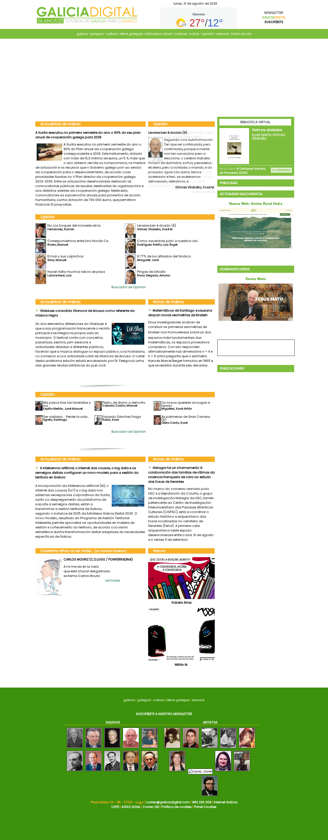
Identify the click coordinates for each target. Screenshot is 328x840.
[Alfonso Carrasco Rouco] (93, 748)
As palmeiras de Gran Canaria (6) (185, 418)
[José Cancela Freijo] (112, 771)
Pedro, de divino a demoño (124, 402)
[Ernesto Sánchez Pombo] (93, 771)
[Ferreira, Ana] (177, 771)
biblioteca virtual (158, 34)
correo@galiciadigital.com (168, 802)
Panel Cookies (205, 807)
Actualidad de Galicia (60, 124)
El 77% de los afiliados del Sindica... (165, 256)
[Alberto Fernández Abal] (191, 748)
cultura (111, 34)
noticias (180, 34)
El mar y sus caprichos (65, 256)
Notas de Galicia (168, 301)
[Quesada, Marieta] (172, 748)
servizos (222, 34)
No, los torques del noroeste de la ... (75, 225)
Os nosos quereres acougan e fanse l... (185, 404)
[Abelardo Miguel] (209, 748)
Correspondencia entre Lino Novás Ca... (79, 241)
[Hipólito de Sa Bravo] (75, 748)
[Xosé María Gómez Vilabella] (131, 771)
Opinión (160, 124)
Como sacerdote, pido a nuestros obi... (168, 241)
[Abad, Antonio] (228, 748)
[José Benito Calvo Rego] (149, 771)
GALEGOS (113, 722)
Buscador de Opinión (128, 287)
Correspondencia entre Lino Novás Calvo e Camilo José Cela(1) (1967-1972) (181, 134)
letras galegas (131, 34)
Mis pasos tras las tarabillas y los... (67, 404)
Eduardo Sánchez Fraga (121, 416)
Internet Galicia (226, 802)
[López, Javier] (200, 771)
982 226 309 (201, 802)
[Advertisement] (164, 78)
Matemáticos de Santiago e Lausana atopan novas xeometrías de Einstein (180, 312)
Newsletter (273, 17)
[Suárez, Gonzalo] (209, 796)
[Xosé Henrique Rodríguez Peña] (112, 748)
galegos (97, 34)
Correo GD (151, 807)
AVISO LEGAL (130, 807)
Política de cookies (176, 807)
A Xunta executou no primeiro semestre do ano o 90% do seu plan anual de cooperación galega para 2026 (88, 134)
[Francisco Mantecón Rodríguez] (149, 748)
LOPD (115, 807)
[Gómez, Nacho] (242, 771)
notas (194, 34)
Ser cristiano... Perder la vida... (66, 416)
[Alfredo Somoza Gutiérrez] (75, 771)
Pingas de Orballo (151, 271)
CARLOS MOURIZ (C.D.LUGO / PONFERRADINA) (98, 559)
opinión (207, 34)
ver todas (112, 580)
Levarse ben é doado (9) (156, 225)
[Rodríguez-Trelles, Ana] (223, 771)
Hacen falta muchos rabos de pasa (76, 271)
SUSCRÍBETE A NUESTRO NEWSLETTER (164, 714)
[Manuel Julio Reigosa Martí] (131, 748)
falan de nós (241, 34)
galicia (82, 34)
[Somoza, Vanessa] (247, 748)
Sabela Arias (181, 602)
